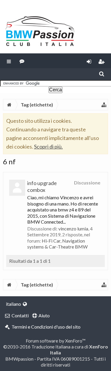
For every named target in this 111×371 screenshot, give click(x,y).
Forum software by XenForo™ (56, 340)
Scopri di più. (48, 146)
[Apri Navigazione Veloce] (104, 104)
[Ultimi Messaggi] (22, 60)
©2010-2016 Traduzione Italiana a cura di (55, 349)
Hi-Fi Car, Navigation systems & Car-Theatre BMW (57, 243)
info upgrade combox (42, 186)
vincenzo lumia (73, 228)
